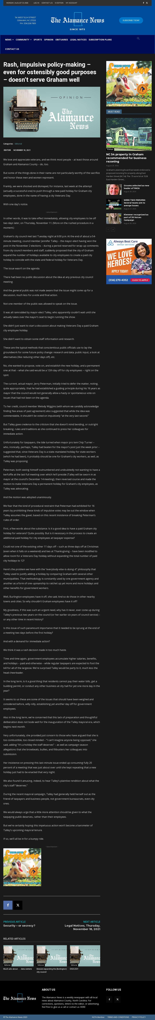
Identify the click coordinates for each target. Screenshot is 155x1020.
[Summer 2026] (51, 867)
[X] (147, 3)
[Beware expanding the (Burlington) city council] (52, 955)
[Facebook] (143, 3)
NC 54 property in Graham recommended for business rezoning (126, 158)
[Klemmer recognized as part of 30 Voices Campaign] (113, 218)
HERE (82, 1006)
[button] (138, 38)
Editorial (18, 143)
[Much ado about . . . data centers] (18, 955)
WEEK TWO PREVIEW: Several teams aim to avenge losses (134, 203)
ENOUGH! (74, 969)
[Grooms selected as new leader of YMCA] (113, 189)
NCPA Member (98, 1017)
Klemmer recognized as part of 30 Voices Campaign (136, 217)
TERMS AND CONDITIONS (118, 1017)
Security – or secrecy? (19, 925)
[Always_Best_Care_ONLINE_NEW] (129, 261)
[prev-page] (108, 229)
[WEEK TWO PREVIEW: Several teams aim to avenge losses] (113, 204)
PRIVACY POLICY (139, 1017)
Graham (110, 149)
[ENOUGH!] (85, 955)
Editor (7, 150)
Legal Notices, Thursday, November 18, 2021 (82, 927)
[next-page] (113, 229)
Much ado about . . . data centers (17, 969)
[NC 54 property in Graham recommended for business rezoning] (129, 134)
